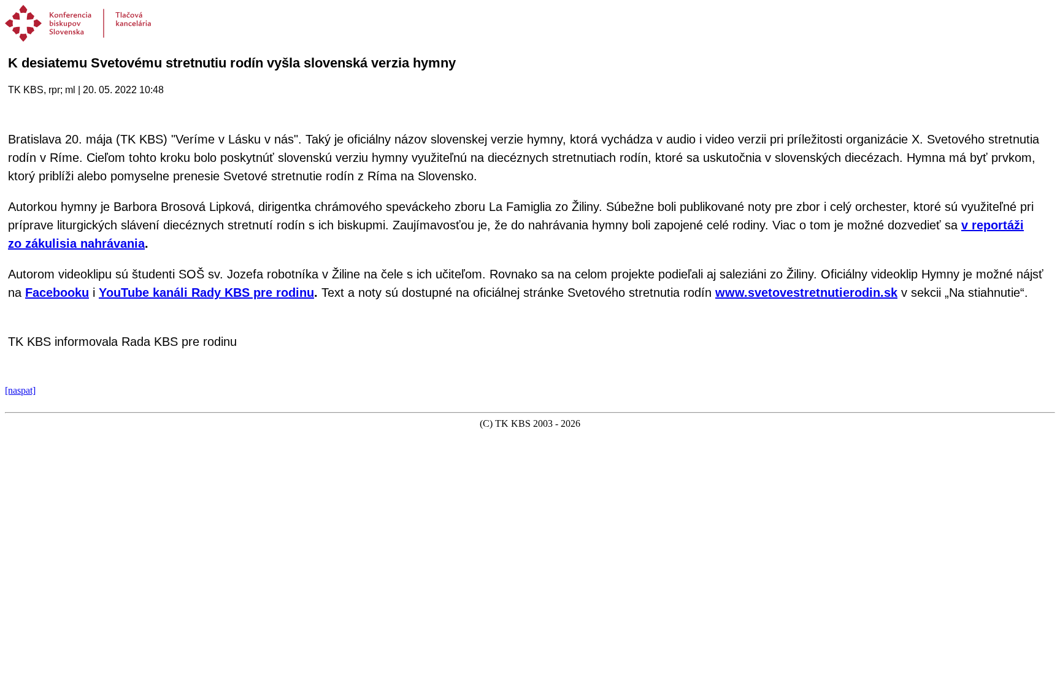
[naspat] (20, 390)
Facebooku (57, 292)
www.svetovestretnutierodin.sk (806, 292)
